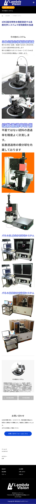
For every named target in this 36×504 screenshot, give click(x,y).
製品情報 (4, 471)
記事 (3, 458)
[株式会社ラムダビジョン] (18, 486)
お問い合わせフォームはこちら (18, 433)
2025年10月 (5, 451)
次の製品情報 (26, 398)
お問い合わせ (22, 471)
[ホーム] (2, 15)
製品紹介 (4, 469)
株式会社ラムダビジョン (21, 501)
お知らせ (21, 474)
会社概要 (21, 469)
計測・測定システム (8, 7)
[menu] (33, 2)
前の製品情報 (10, 398)
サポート (4, 474)
